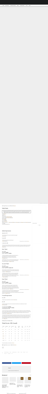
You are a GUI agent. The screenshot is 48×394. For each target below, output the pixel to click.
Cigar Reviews (7, 5)
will (15, 311)
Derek (27, 222)
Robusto (14, 205)
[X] (38, 6)
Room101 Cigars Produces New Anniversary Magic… (40, 238)
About (30, 5)
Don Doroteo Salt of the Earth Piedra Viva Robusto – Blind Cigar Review (20, 386)
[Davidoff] (39, 221)
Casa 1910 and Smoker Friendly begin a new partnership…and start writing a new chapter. (40, 231)
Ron (9, 222)
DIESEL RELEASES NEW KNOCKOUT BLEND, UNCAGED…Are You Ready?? (40, 235)
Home (3, 5)
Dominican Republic (9, 216)
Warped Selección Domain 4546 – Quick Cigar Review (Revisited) (13, 384)
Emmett (22, 222)
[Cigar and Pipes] (39, 306)
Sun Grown (8, 217)
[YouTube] (41, 6)
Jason (17, 222)
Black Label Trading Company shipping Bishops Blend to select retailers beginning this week (40, 242)
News (18, 5)
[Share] (6, 363)
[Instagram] (40, 6)
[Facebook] (37, 6)
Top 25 (26, 5)
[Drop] (39, 323)
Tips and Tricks (22, 5)
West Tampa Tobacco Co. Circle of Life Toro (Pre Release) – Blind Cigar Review (27, 386)
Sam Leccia (5, 221)
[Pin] (26, 363)
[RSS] (42, 6)
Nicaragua (5, 219)
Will (13, 222)
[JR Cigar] (39, 275)
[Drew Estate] (16, 228)
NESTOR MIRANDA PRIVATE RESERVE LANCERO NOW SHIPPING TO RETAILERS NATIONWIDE (5, 386)
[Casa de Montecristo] (39, 338)
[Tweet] (16, 363)
